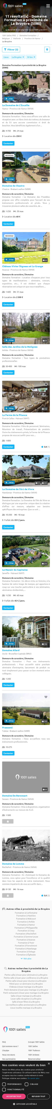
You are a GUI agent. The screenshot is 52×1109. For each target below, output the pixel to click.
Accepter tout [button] (13, 1096)
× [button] (49, 1064)
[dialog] (26, 1085)
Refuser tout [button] (38, 1096)
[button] (26, 1104)
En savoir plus (33, 1078)
